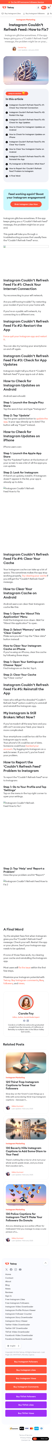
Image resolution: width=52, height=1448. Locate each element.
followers (8, 983)
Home (8, 1274)
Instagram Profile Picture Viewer (20, 1310)
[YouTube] (20, 1269)
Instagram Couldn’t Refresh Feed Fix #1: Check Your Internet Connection (26, 106)
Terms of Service (25, 1435)
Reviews (9, 1292)
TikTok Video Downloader (17, 1332)
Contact (9, 1278)
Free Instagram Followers (17, 1303)
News (7, 1288)
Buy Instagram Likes (13, 13)
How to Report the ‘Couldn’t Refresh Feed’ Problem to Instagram (25, 169)
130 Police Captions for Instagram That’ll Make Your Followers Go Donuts (24, 1217)
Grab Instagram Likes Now (26, 204)
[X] (6, 1269)
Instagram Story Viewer (16, 1321)
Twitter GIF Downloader (16, 1328)
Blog (7, 1285)
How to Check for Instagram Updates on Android (27, 128)
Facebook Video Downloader (19, 1335)
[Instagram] (15, 1269)
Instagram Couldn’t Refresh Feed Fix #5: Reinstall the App (27, 158)
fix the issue (25, 967)
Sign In (8, 1296)
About (8, 1281)
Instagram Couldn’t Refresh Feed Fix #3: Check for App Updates (27, 121)
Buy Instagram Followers (35, 13)
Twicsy (6, 980)
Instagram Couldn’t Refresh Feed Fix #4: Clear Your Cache (27, 143)
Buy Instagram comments (24, 980)
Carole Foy (22, 47)
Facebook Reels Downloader (18, 1339)
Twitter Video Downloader (17, 1324)
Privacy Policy (25, 1438)
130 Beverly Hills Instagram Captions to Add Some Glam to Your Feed (26, 1151)
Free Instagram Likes (15, 1299)
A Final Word (14, 176)
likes (41, 980)
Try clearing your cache (34, 575)
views (21, 983)
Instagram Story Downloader (19, 1317)
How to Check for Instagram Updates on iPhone (27, 135)
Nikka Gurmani (17, 1106)
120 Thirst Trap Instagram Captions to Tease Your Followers (22, 1085)
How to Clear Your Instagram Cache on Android (26, 150)
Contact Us (25, 1440)
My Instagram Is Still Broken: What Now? (27, 164)
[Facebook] (11, 1269)
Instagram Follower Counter (18, 1314)
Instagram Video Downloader (19, 1306)
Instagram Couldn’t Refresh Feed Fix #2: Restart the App (27, 113)
